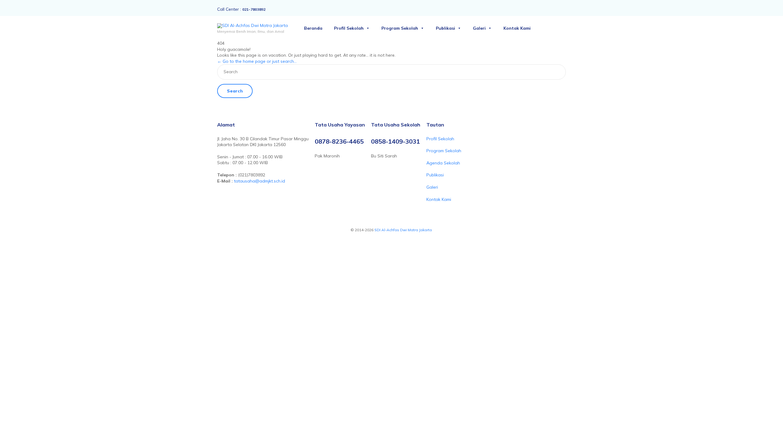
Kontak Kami (517, 28)
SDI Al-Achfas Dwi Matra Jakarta (403, 230)
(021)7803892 (251, 175)
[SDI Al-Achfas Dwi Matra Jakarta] (252, 25)
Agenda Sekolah (443, 163)
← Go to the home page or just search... (257, 61)
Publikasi (445, 28)
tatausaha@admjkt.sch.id (259, 181)
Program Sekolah (399, 28)
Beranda (313, 28)
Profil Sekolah (349, 28)
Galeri (479, 28)
